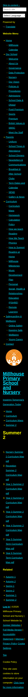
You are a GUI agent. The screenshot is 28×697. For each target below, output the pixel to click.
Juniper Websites (12, 625)
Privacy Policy (10, 643)
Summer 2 (11, 425)
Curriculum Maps (14, 420)
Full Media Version (12, 629)
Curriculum (11, 416)
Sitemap (19, 639)
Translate (10, 26)
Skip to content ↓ (11, 5)
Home (9, 411)
